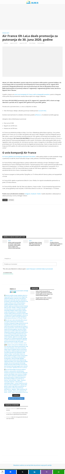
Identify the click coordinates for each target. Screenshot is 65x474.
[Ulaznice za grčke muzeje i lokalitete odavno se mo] (16, 307)
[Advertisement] (32, 17)
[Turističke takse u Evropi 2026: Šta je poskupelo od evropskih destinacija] (25, 241)
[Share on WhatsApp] (58, 472)
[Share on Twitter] (22, 472)
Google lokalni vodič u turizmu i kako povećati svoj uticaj (44, 298)
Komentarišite (41, 43)
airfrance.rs (38, 115)
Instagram (27, 194)
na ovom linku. (42, 110)
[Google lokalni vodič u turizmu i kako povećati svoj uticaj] (32, 299)
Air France (11, 200)
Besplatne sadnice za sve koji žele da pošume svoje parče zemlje (32, 465)
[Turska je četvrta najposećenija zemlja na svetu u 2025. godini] (46, 241)
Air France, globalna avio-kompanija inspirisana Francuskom (18, 156)
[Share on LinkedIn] (34, 472)
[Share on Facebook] (10, 472)
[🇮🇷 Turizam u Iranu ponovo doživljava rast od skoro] (16, 356)
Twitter (39, 194)
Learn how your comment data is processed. (39, 269)
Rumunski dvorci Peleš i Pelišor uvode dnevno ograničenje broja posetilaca (17, 413)
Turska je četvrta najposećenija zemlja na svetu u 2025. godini (56, 244)
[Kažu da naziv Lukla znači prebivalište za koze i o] (16, 331)
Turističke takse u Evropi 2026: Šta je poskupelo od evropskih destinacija (35, 244)
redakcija (6, 43)
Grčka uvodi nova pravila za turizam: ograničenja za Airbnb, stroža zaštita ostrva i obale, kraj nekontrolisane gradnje (14, 245)
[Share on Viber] (46, 472)
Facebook (33, 194)
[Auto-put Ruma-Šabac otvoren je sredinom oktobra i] (16, 381)
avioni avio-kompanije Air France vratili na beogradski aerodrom (32, 94)
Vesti (8, 33)
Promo (4, 33)
